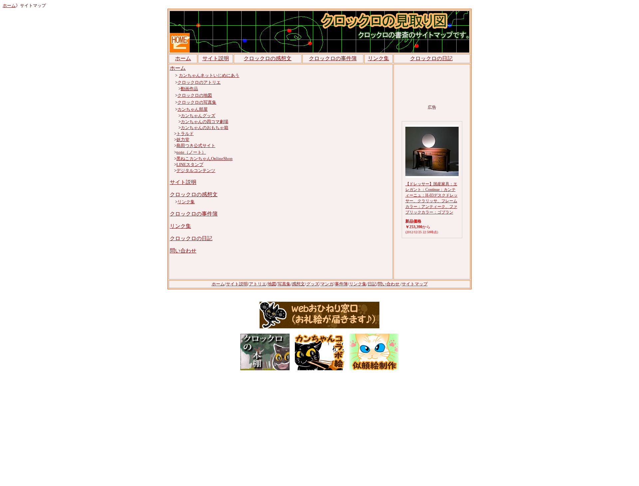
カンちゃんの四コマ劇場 (204, 121)
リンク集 (378, 58)
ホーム (9, 5)
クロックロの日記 (431, 58)
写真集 (284, 283)
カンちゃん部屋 (192, 109)
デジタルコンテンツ (195, 170)
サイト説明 (215, 58)
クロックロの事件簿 (194, 214)
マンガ (326, 283)
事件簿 (341, 283)
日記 (372, 283)
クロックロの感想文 (268, 58)
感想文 (298, 283)
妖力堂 (182, 139)
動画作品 (189, 88)
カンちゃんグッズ (198, 115)
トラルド (185, 133)
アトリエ (257, 283)
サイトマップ (415, 283)
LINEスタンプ (189, 164)
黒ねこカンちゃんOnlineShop (204, 158)
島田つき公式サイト (195, 145)
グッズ (312, 283)
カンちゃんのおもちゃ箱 (204, 127)
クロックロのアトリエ (199, 82)
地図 (272, 283)
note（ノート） (191, 152)
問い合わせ (183, 250)
